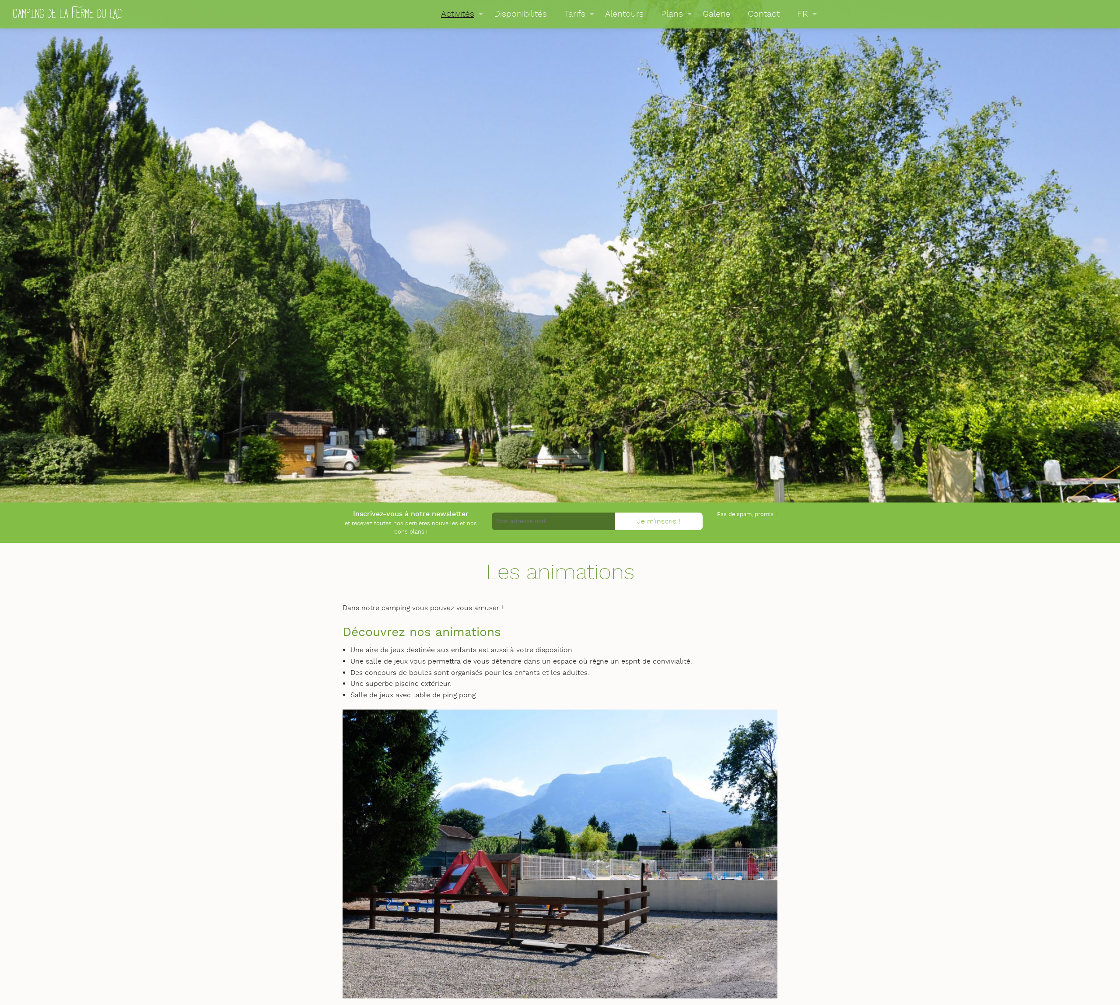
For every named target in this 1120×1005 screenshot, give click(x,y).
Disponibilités (520, 14)
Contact (764, 14)
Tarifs (574, 14)
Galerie (716, 14)
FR (802, 14)
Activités (457, 14)
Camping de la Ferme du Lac (67, 13)
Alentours (624, 14)
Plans (672, 14)
